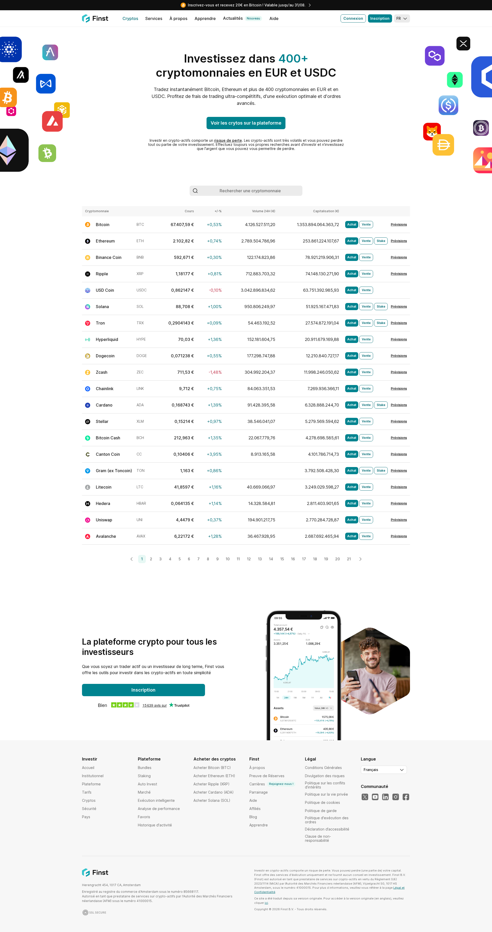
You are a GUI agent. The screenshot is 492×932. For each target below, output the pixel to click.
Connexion (353, 18)
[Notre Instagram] (396, 797)
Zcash (101, 372)
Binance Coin (108, 257)
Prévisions (399, 224)
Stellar (102, 421)
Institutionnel (93, 776)
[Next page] (360, 559)
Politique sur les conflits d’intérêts (325, 785)
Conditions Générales (323, 767)
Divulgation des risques (325, 776)
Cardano (104, 405)
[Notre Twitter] (365, 797)
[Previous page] (131, 559)
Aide (253, 800)
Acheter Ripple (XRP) (211, 784)
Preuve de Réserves (266, 776)
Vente (366, 224)
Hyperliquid (107, 339)
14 (271, 559)
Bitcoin (102, 224)
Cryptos (89, 800)
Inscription (379, 18)
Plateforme (91, 784)
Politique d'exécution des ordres (326, 820)
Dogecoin (105, 355)
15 (282, 559)
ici (266, 903)
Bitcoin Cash (108, 437)
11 (238, 559)
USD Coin (105, 290)
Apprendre (258, 825)
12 (249, 559)
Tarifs (86, 792)
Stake (381, 241)
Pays (86, 817)
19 (326, 559)
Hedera (103, 503)
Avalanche (106, 536)
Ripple (102, 273)
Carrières (271, 784)
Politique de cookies (322, 802)
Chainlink (105, 388)
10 (228, 559)
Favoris (144, 817)
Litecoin (103, 487)
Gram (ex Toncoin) (114, 470)
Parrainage (258, 792)
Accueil (88, 767)
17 (304, 559)
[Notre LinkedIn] (385, 797)
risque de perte (228, 140)
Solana (102, 306)
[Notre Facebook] (406, 797)
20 (337, 559)
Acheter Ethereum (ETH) (214, 776)
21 (349, 559)
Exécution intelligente (156, 800)
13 (260, 559)
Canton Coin (108, 454)
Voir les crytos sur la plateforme (246, 123)
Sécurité (89, 808)
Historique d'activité (155, 825)
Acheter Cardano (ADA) (213, 792)
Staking (144, 776)
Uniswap (104, 519)
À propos (257, 767)
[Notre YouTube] (375, 797)
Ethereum (105, 241)
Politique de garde (321, 810)
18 (315, 559)
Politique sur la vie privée (326, 794)
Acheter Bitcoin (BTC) (212, 767)
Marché (144, 792)
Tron (100, 323)
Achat (351, 224)
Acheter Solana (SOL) (211, 800)
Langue (368, 759)
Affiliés (255, 808)
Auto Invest (147, 784)
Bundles (144, 767)
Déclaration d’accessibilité (327, 829)
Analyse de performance (159, 808)
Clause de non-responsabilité (318, 838)
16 (293, 559)
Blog (253, 817)
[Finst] (95, 18)
